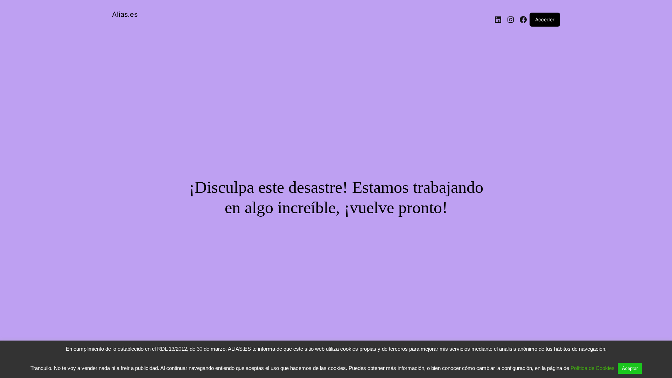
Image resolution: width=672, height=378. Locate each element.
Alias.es (125, 14)
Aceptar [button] (630, 368)
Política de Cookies (592, 368)
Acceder (544, 19)
